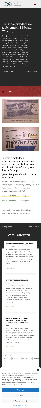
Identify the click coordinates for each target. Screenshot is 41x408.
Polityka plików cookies (19, 405)
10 (23, 358)
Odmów (20, 395)
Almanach (6, 19)
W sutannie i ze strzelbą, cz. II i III (19, 244)
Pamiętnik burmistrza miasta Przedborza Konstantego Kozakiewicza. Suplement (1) (17, 320)
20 (26, 358)
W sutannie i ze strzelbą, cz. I (17, 280)
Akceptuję (20, 390)
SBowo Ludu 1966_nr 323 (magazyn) (16, 196)
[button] (38, 370)
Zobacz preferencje (20, 401)
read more (10, 268)
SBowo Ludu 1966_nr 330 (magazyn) (16, 201)
